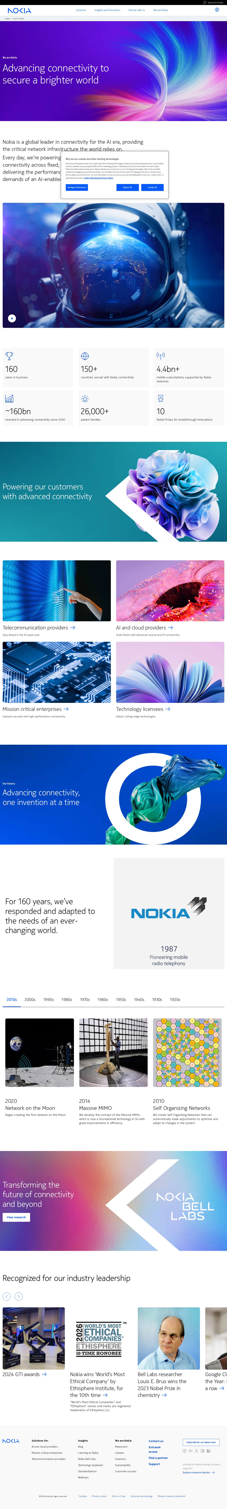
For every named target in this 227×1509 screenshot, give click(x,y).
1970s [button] (85, 999)
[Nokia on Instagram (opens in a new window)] (184, 1451)
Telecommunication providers (35, 627)
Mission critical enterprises (32, 709)
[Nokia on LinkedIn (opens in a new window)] (208, 1451)
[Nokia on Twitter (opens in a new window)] (196, 1451)
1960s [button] (103, 999)
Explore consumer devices (196, 1473)
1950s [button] (121, 999)
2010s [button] (12, 999)
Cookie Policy (89, 178)
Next (19, 1297)
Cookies (83, 1496)
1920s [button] (175, 999)
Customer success (125, 1471)
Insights (83, 1440)
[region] (115, 175)
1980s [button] (67, 999)
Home (7, 19)
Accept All (152, 187)
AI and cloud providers (141, 627)
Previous (7, 1297)
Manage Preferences (77, 187)
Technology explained (90, 1465)
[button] (113, 265)
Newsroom (121, 1446)
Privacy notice (99, 1496)
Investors (120, 1459)
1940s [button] (139, 999)
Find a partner (158, 1458)
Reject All (127, 187)
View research (16, 1217)
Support (154, 1464)
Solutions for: (40, 1440)
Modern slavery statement (171, 1496)
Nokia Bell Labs (87, 1459)
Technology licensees (139, 709)
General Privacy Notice (104, 178)
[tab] (12, 1000)
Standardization (87, 1471)
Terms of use (118, 1496)
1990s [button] (48, 999)
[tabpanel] (113, 1072)
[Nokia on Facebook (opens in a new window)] (202, 1451)
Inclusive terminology (142, 1496)
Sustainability (123, 1465)
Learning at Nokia (88, 1452)
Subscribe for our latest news (201, 1442)
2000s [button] (30, 999)
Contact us (156, 1441)
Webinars (83, 1477)
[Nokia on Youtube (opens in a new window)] (190, 1451)
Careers (119, 1452)
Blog (80, 1446)
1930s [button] (157, 999)
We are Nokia (123, 1440)
